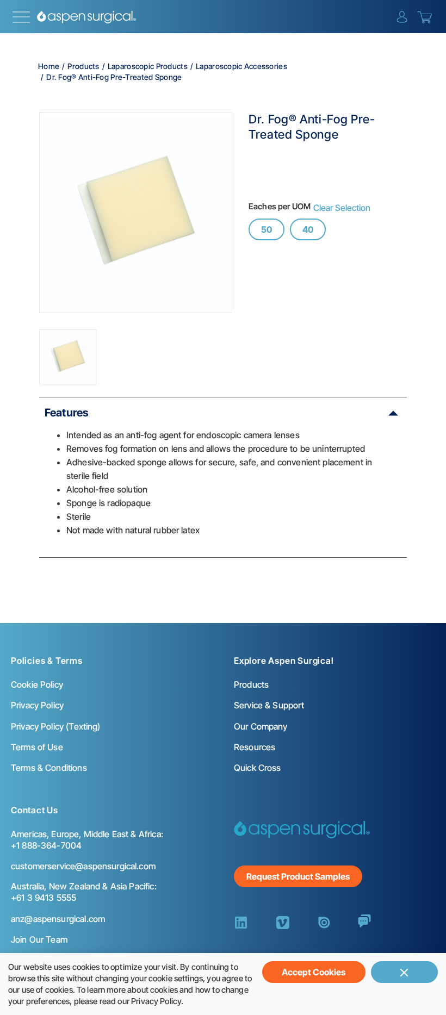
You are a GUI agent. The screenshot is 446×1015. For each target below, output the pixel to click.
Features (67, 412)
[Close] (404, 972)
